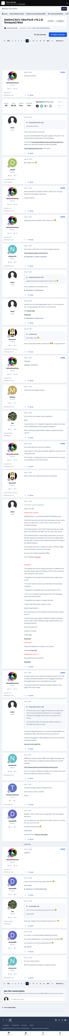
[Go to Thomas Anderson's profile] (12, 787)
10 (33, 41)
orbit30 (12, 170)
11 (36, 41)
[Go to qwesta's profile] (46, 106)
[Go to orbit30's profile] (12, 162)
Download (27, 315)
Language (6, 1025)
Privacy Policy (15, 1025)
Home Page (31, 311)
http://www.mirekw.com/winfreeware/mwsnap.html (41, 767)
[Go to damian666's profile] (12, 814)
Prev (8, 41)
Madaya (12, 397)
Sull (12, 423)
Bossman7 (12, 339)
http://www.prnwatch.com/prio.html (36, 253)
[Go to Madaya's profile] (12, 390)
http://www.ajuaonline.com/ (33, 148)
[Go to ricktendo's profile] (50, 106)
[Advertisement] (34, 56)
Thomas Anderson (12, 795)
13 (43, 41)
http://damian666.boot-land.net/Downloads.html (47, 142)
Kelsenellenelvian (12, 28)
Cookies (31, 1025)
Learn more (3, 3)
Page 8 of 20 (59, 41)
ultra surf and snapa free (32, 744)
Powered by (40, 1028)
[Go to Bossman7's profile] (12, 332)
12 (40, 41)
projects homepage (41, 834)
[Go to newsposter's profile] (41, 106)
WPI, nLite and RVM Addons (41, 28)
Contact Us (24, 1025)
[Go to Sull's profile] (12, 416)
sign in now (43, 993)
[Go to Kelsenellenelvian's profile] (5, 28)
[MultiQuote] (25, 95)
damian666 (12, 821)
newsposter (12, 256)
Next (48, 41)
